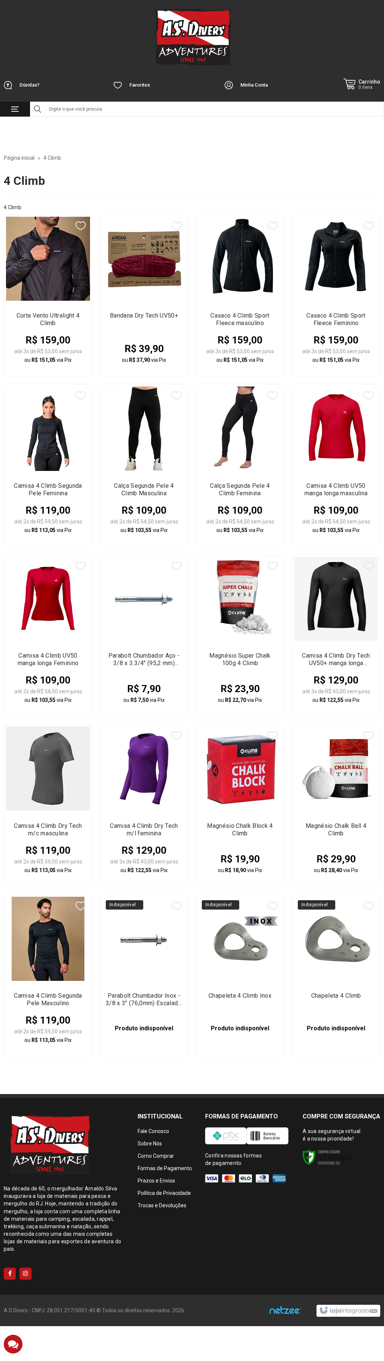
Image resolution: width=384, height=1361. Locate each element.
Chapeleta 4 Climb (336, 995)
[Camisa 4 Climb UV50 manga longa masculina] (336, 465)
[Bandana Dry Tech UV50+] (144, 295)
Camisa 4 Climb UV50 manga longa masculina (336, 489)
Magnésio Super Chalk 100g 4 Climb (239, 659)
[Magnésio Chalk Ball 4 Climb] (336, 805)
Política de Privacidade (164, 1193)
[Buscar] (37, 109)
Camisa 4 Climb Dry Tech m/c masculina (48, 829)
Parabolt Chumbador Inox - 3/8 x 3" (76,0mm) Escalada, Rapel (144, 999)
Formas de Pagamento (165, 1168)
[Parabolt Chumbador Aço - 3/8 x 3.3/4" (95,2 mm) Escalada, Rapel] (144, 635)
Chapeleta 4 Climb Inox (240, 995)
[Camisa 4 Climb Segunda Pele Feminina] (48, 465)
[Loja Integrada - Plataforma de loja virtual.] (348, 1311)
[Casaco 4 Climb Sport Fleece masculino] (240, 295)
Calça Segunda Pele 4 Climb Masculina (144, 489)
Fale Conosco (153, 1131)
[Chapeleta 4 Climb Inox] (240, 975)
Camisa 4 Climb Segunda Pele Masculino (48, 999)
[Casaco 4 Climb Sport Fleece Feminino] (336, 295)
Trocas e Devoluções (162, 1205)
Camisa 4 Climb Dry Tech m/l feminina (144, 829)
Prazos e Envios (156, 1181)
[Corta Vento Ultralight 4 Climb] (48, 295)
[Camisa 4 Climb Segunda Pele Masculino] (48, 975)
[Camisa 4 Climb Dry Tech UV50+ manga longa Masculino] (336, 635)
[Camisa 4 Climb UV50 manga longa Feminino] (48, 635)
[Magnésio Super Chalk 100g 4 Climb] (240, 635)
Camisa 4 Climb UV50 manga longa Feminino (48, 659)
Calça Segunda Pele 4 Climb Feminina (240, 489)
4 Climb (52, 158)
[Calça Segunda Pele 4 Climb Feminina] (240, 465)
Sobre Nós (150, 1144)
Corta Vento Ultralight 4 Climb (48, 319)
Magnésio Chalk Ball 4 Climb (336, 829)
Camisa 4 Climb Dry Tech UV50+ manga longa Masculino (336, 659)
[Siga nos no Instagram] (26, 1274)
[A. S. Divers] (192, 37)
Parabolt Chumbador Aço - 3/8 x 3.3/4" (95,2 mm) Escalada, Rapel (144, 659)
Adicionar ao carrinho (52, 355)
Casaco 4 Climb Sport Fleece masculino (239, 319)
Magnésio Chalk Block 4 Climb (240, 829)
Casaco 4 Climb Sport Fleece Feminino (335, 319)
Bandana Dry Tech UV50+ (144, 315)
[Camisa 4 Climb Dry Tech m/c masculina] (48, 805)
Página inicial (19, 158)
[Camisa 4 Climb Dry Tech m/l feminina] (144, 805)
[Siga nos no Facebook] (10, 1274)
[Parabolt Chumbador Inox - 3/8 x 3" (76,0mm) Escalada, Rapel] (144, 975)
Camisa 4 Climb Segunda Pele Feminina (48, 489)
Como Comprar (156, 1156)
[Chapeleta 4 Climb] (336, 975)
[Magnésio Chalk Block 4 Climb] (240, 805)
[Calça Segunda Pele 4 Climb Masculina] (144, 465)
